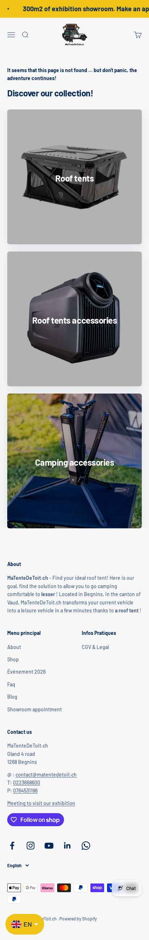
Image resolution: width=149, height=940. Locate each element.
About (14, 647)
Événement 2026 (26, 672)
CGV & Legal (95, 647)
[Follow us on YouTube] (49, 845)
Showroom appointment (34, 709)
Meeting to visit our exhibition (41, 803)
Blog (12, 697)
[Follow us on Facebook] (12, 845)
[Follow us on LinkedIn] (67, 845)
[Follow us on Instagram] (30, 845)
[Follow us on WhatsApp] (86, 845)
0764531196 (25, 790)
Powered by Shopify (78, 918)
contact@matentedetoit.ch (46, 774)
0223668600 (26, 782)
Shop (13, 659)
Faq (11, 684)
